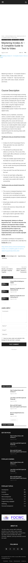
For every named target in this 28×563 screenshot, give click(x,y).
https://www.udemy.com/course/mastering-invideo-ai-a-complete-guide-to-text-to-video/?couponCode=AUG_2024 (13, 248)
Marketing (22, 39)
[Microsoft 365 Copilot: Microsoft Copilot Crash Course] (5, 407)
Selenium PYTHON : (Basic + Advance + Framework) (21, 270)
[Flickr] (13, 548)
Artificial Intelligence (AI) (10, 36)
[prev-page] (3, 303)
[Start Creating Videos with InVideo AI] (5, 392)
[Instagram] (17, 548)
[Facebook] (10, 548)
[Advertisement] (14, 19)
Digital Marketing (15, 39)
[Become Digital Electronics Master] (5, 414)
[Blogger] (6, 548)
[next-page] (5, 303)
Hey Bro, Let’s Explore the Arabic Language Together (7, 270)
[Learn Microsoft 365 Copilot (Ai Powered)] (5, 399)
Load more (13, 420)
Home (3, 36)
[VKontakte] (21, 548)
